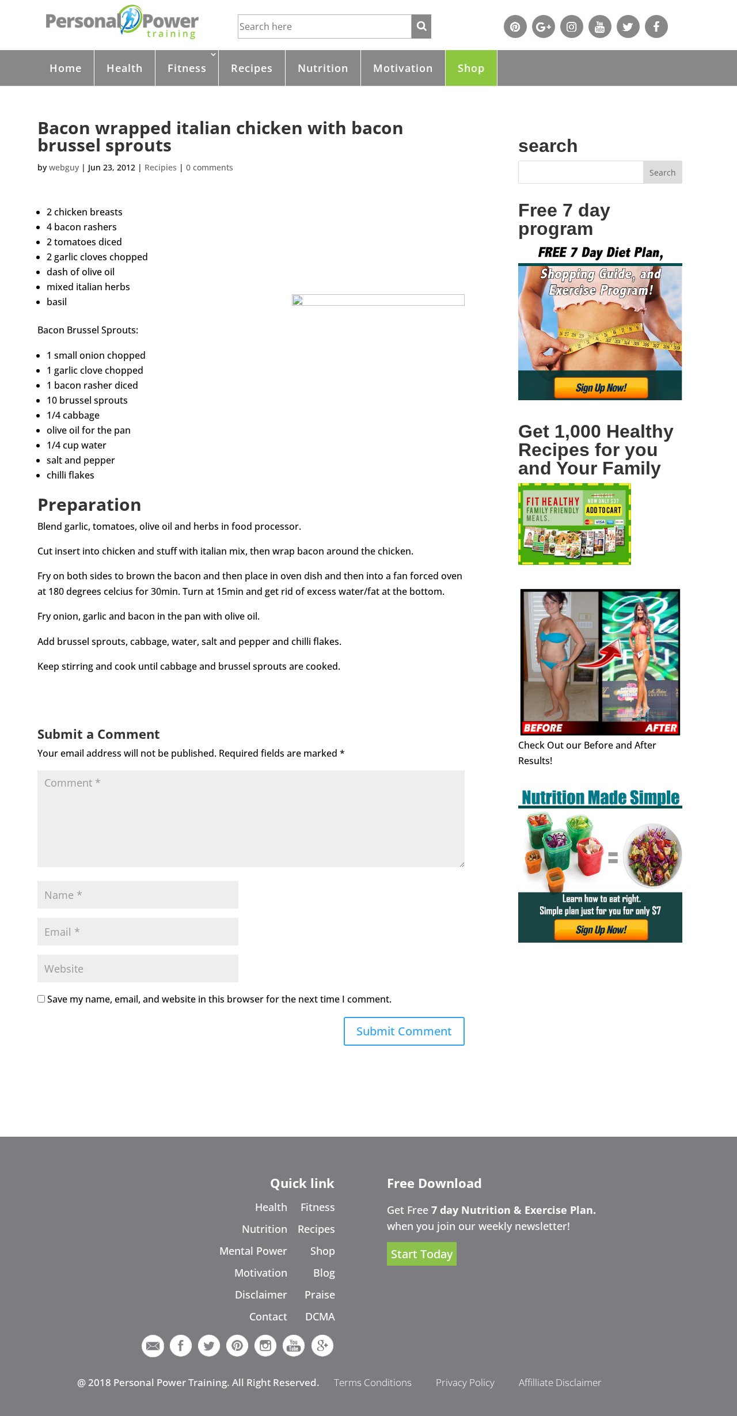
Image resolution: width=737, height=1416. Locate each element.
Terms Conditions (373, 1382)
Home (66, 68)
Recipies (161, 167)
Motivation (403, 68)
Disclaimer (261, 1294)
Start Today (422, 1254)
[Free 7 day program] (600, 396)
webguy (64, 167)
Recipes (252, 68)
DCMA (320, 1316)
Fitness (187, 68)
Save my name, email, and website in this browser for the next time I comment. (219, 999)
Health (125, 68)
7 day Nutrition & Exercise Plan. (513, 1210)
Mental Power (253, 1251)
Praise (320, 1294)
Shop (471, 68)
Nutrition (323, 68)
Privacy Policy (465, 1382)
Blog (324, 1273)
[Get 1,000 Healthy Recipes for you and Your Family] (574, 561)
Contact (268, 1316)
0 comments (209, 167)
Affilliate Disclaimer (560, 1382)
